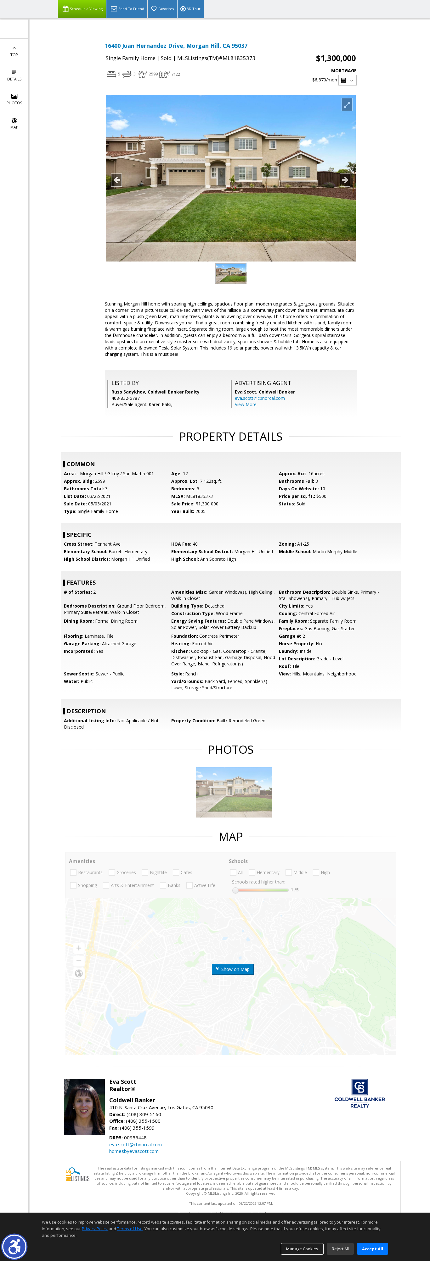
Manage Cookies (302, 1249)
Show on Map (235, 969)
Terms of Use (130, 1228)
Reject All (340, 1249)
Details (14, 79)
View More (246, 404)
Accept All (372, 1249)
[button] (14, 1247)
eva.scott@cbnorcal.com (260, 398)
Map (14, 127)
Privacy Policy (95, 1228)
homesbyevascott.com (134, 1151)
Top (14, 55)
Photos (14, 103)
